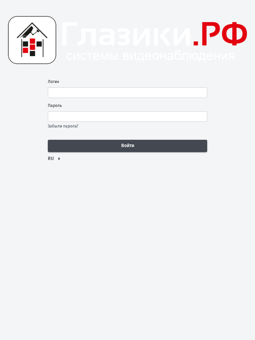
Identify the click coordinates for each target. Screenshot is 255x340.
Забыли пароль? (63, 126)
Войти (127, 145)
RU (51, 158)
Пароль (55, 105)
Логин (53, 81)
